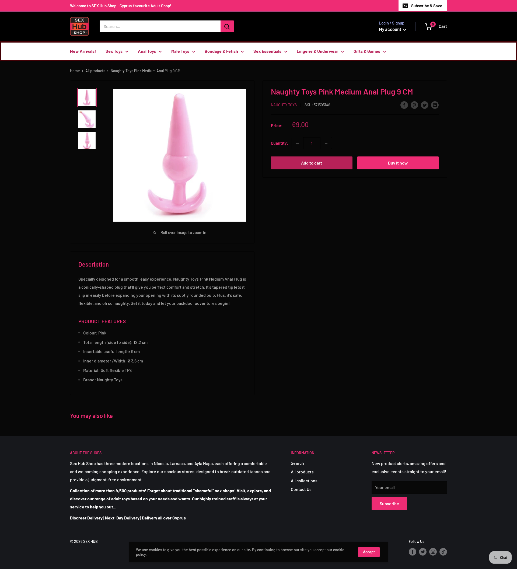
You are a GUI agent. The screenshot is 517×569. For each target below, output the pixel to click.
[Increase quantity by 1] (326, 143)
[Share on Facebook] (404, 104)
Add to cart (311, 163)
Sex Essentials (267, 51)
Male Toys (180, 51)
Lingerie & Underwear (317, 51)
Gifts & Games (367, 51)
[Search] (227, 26)
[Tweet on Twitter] (424, 104)
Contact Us (301, 489)
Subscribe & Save (426, 5)
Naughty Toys (284, 105)
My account (390, 29)
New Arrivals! (83, 51)
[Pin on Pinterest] (414, 104)
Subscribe (389, 503)
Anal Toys (147, 51)
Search (297, 463)
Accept (369, 552)
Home (75, 70)
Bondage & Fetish (221, 51)
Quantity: (279, 143)
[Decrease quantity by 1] (297, 143)
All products (95, 70)
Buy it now (398, 163)
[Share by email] (435, 104)
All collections (304, 480)
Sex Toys (114, 51)
